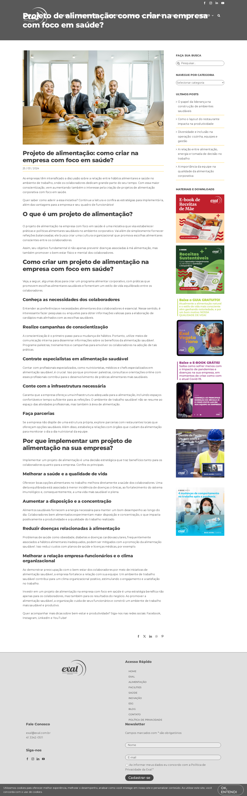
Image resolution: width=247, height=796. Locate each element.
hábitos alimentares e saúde (130, 178)
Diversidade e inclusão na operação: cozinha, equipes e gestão (198, 136)
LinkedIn (44, 618)
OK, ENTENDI (229, 790)
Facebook (153, 613)
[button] (219, 15)
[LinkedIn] (38, 759)
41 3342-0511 (34, 737)
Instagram (30, 618)
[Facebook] (27, 759)
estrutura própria (81, 422)
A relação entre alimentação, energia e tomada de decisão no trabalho (200, 154)
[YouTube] (43, 759)
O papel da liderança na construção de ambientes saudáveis (195, 106)
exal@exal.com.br (38, 733)
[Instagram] (32, 759)
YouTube (59, 618)
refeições (29, 235)
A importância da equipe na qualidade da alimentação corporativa (197, 171)
